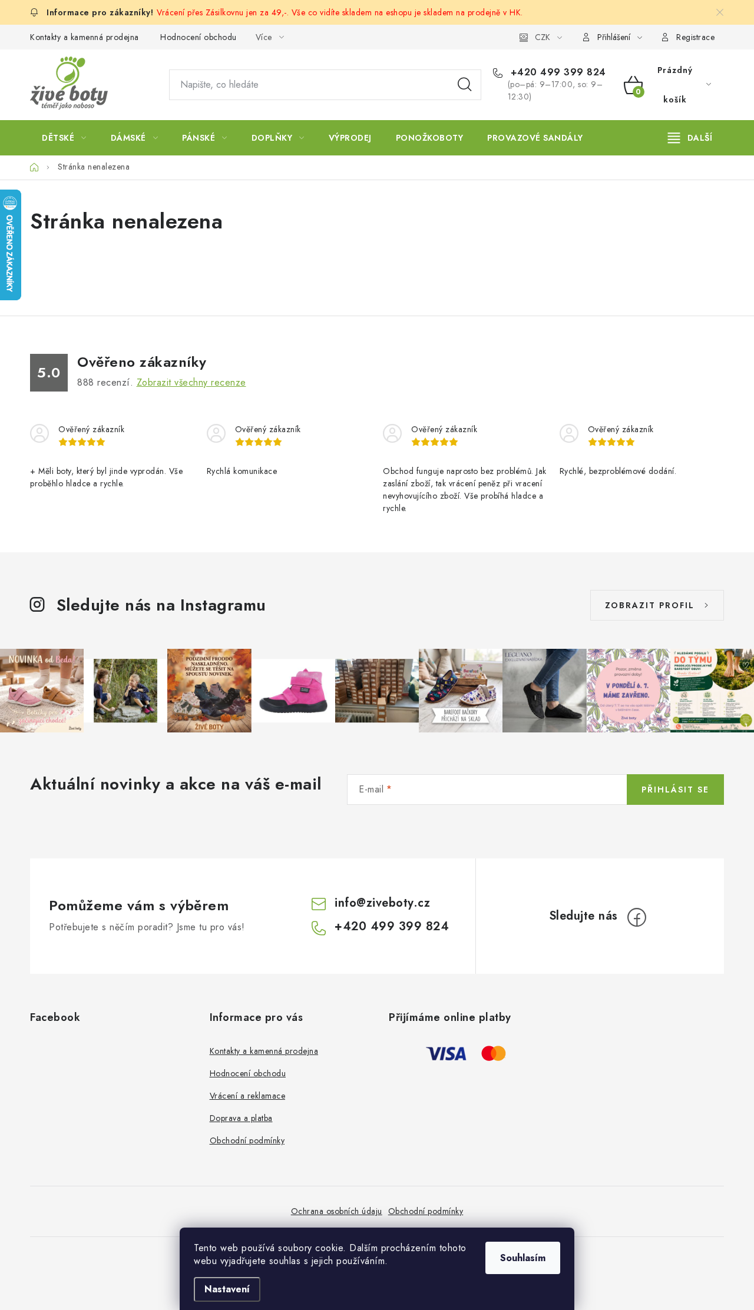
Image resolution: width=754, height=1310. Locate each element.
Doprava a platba (241, 1118)
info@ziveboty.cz (382, 902)
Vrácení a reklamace (248, 1096)
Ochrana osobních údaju (336, 1211)
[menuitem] (64, 137)
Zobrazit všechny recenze (191, 382)
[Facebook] (636, 917)
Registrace (695, 37)
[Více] (690, 137)
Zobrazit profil (650, 605)
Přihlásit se (675, 789)
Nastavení (227, 1289)
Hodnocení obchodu (198, 37)
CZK (543, 37)
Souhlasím (522, 1258)
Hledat (464, 84)
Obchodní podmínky (247, 1140)
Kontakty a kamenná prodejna (84, 37)
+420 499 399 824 (556, 72)
